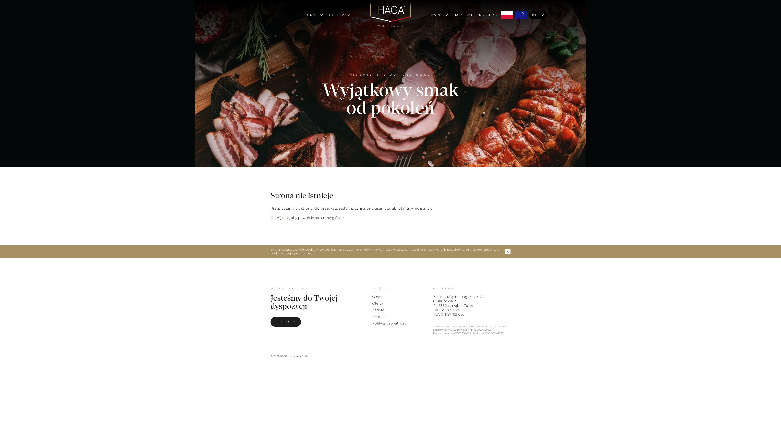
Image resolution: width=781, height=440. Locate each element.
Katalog (488, 15)
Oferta (337, 15)
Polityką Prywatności (376, 249)
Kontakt (464, 15)
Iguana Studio (300, 356)
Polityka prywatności (390, 323)
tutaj (286, 218)
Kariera (440, 15)
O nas (311, 15)
